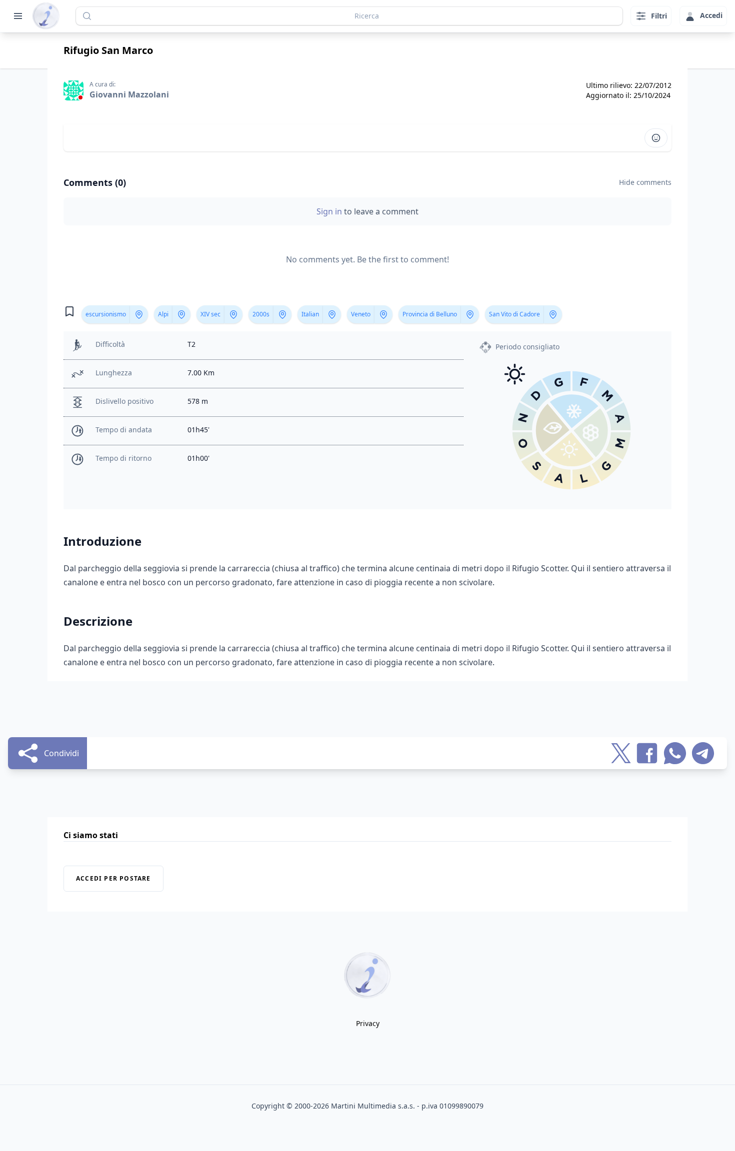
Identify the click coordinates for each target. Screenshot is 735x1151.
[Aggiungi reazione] (656, 137)
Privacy (368, 1023)
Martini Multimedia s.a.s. (373, 1106)
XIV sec (210, 314)
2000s (261, 314)
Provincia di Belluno (429, 314)
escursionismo (106, 314)
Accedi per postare (113, 878)
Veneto (360, 314)
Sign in (330, 211)
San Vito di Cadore (514, 314)
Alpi (163, 314)
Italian (310, 314)
